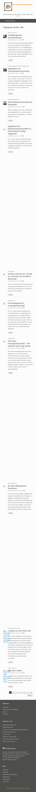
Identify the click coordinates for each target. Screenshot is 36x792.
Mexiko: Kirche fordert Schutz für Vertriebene (15, 752)
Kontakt (5, 712)
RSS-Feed (5, 714)
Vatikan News (11, 748)
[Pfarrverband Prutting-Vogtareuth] (18, 6)
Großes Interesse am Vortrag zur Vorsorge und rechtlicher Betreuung (20, 276)
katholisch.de (6, 734)
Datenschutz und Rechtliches (10, 709)
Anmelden (5, 769)
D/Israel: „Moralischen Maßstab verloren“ (14, 756)
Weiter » (30, 695)
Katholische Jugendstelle (9, 736)
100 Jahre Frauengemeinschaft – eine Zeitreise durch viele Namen (19, 343)
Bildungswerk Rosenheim (9, 725)
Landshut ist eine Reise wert (19, 631)
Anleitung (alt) (6, 779)
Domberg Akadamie (8, 727)
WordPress (6, 781)
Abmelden (5, 772)
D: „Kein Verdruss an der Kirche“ (11, 757)
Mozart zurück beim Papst (10, 759)
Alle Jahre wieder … (16, 671)
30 (31, 692)
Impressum (6, 707)
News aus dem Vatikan (9, 741)
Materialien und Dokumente (10, 774)
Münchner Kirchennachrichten (11, 739)
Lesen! (10, 60)
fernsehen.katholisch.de (9, 732)
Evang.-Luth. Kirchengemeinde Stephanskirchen (16, 729)
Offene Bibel (6, 777)
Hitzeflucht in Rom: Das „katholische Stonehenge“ (16, 754)
